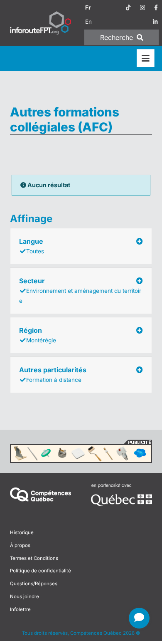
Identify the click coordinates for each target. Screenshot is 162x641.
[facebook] (156, 7)
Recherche (117, 37)
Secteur (80, 290)
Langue (31, 246)
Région (37, 335)
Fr (88, 7)
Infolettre (20, 609)
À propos (20, 545)
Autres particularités (52, 374)
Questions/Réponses (33, 584)
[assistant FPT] (139, 618)
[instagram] (142, 7)
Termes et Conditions (34, 558)
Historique (22, 532)
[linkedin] (155, 22)
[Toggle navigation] (145, 58)
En (88, 21)
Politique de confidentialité (40, 571)
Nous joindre (24, 596)
